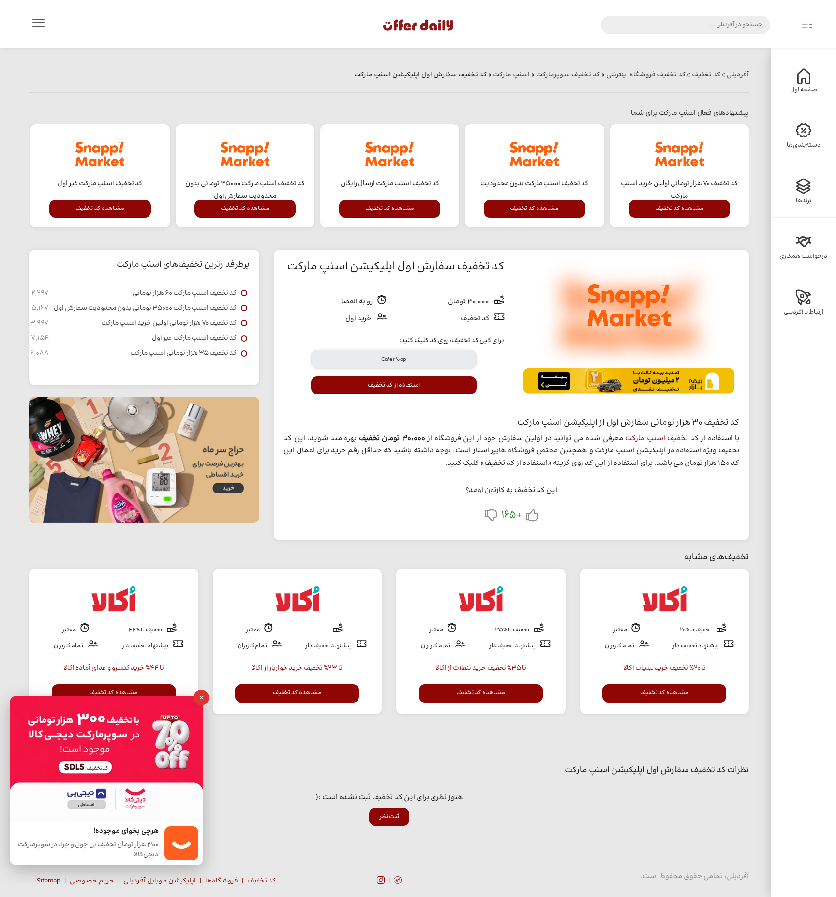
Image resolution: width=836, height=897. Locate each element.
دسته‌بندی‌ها (804, 145)
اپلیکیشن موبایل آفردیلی (159, 881)
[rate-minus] (491, 517)
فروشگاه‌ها (221, 881)
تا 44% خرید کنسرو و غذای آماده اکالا (113, 668)
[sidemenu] (807, 25)
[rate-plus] (532, 517)
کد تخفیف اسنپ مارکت (662, 438)
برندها (803, 201)
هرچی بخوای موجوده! (126, 831)
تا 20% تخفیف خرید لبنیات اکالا (664, 668)
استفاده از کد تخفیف (394, 385)
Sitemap (48, 881)
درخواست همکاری (803, 256)
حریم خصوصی (92, 881)
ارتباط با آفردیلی (803, 312)
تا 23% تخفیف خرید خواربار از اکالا (297, 668)
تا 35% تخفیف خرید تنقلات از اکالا (480, 668)
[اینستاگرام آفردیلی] (381, 881)
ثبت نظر (389, 817)
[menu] (38, 25)
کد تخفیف (261, 881)
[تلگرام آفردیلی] (398, 881)
